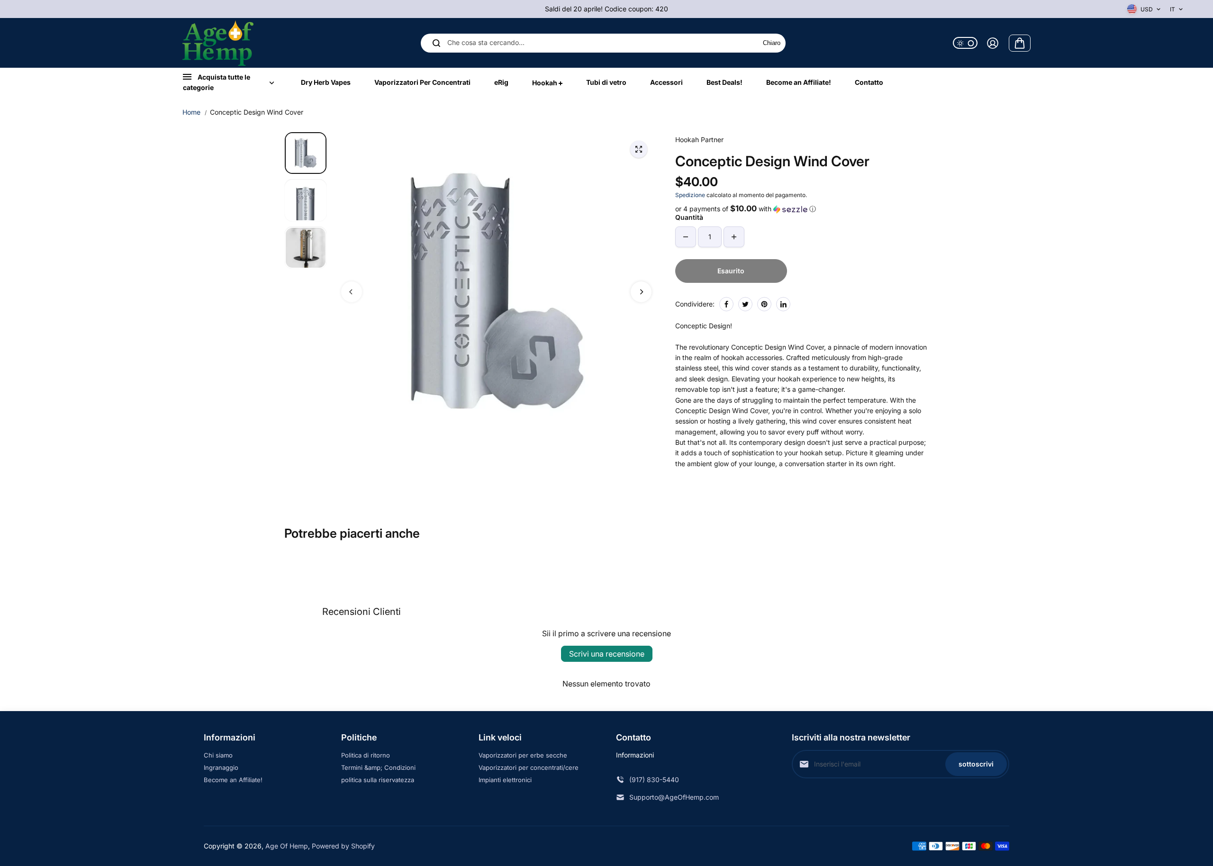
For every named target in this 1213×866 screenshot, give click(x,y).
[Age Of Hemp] (217, 43)
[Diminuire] (685, 236)
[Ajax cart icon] (1020, 43)
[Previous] (351, 291)
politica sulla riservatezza (377, 780)
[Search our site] (436, 43)
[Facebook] (726, 304)
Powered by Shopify (343, 846)
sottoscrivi (976, 764)
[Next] (641, 291)
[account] (992, 43)
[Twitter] (745, 304)
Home (191, 112)
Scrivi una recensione (606, 654)
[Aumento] (734, 236)
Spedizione (690, 194)
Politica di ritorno (365, 755)
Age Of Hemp (286, 846)
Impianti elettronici (505, 780)
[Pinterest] (764, 304)
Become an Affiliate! (233, 780)
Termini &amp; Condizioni (378, 767)
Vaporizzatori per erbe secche (523, 755)
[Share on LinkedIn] (783, 304)
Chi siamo (218, 755)
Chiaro (771, 43)
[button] (802, 209)
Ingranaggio (221, 767)
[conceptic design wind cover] (638, 149)
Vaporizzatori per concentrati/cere (529, 767)
